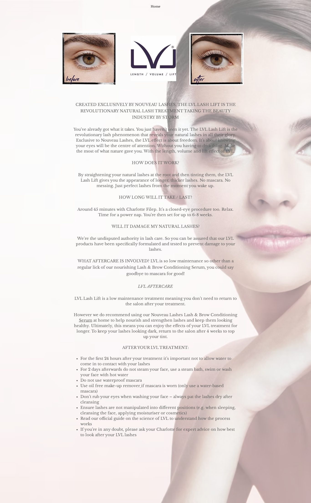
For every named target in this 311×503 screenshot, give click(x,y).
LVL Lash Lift (87, 298)
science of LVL (154, 418)
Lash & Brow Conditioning (210, 315)
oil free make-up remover (114, 385)
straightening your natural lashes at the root (128, 175)
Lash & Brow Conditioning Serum (171, 267)
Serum (85, 320)
